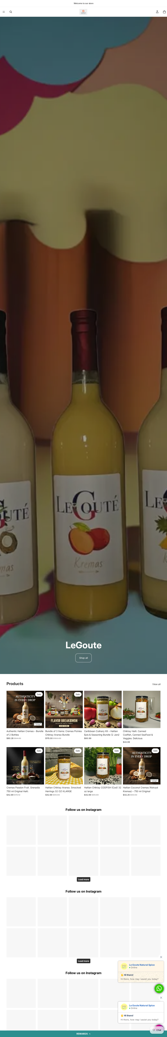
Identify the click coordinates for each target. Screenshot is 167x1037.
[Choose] (155, 723)
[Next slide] (40, 709)
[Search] (10, 11)
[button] (83, 1034)
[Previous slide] (10, 709)
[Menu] (4, 12)
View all (156, 684)
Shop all (83, 657)
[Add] (39, 723)
